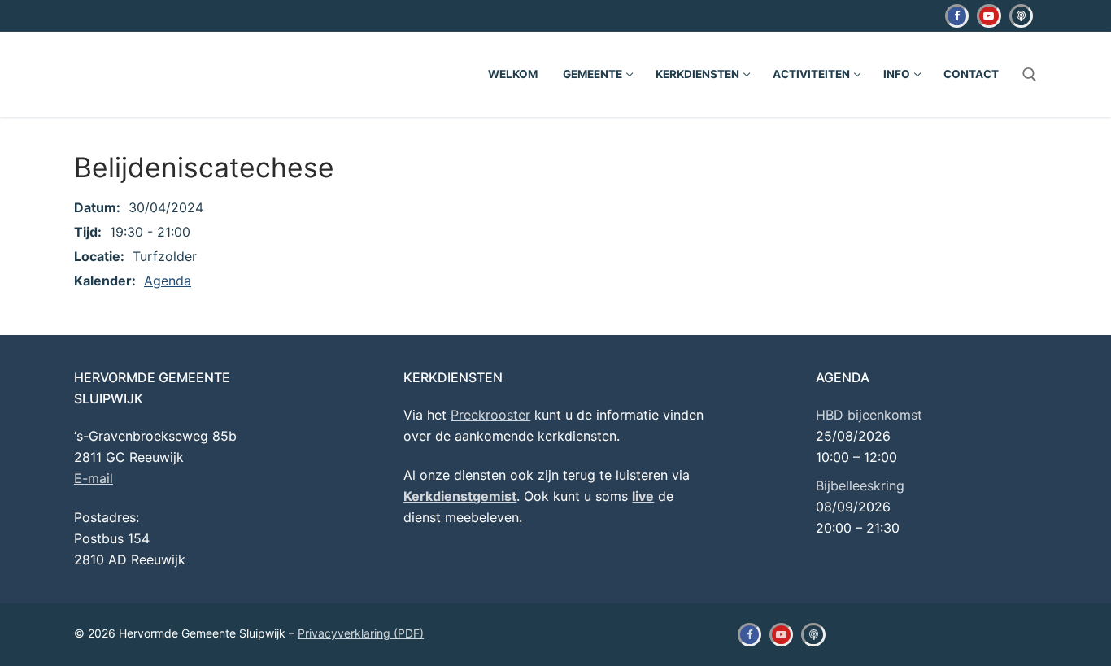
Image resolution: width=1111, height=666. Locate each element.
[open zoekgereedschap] (1029, 74)
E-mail (93, 478)
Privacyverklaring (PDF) (361, 633)
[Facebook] (957, 16)
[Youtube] (988, 16)
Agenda (167, 280)
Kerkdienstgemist (459, 496)
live (643, 496)
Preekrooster (490, 415)
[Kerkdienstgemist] (1021, 16)
